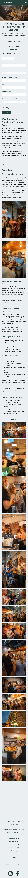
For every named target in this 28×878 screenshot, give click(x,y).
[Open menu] (25, 2)
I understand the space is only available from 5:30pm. (14, 107)
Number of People (7, 91)
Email (3, 62)
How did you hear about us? (9, 98)
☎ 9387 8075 (8, 2)
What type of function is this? (10, 77)
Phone (4, 70)
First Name (5, 55)
